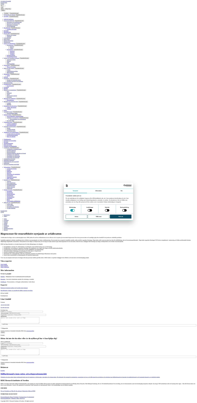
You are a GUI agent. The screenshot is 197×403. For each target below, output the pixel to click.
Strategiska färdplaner (9, 160)
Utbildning (6, 225)
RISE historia (10, 178)
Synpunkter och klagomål (13, 157)
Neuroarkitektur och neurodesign (18, 119)
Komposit (9, 93)
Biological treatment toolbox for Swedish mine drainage (14, 288)
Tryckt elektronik (11, 26)
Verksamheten (7, 167)
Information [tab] (98, 190)
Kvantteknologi (7, 84)
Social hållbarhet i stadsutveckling (15, 116)
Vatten (8, 75)
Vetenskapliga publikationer (13, 201)
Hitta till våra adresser (16, 391)
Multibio (3, 276)
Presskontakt (10, 192)
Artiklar (5, 223)
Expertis (6, 221)
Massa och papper (11, 67)
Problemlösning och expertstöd (11, 161)
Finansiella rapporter (12, 177)
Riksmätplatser (10, 100)
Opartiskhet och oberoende (13, 156)
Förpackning (7, 65)
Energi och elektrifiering (9, 43)
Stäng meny (8, 8)
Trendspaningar (10, 197)
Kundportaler (4, 2)
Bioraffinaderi (7, 28)
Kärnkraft (12, 51)
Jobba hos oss (7, 202)
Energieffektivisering (12, 56)
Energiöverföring (11, 55)
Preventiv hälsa (10, 120)
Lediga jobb (10, 204)
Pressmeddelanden (5, 397)
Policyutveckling (8, 144)
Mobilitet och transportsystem (11, 101)
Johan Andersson (5, 267)
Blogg (8, 199)
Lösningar (6, 220)
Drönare (9, 61)
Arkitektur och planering (13, 117)
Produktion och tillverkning (10, 106)
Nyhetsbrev (9, 198)
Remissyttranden (11, 194)
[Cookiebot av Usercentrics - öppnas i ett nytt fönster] (124, 185)
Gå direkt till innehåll (6, 1)
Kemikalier (6, 78)
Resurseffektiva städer (12, 113)
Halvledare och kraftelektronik (14, 22)
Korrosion (9, 97)
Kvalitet (9, 170)
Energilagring (10, 45)
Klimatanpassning (8, 82)
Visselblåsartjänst (11, 185)
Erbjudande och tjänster (9, 14)
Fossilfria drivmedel (11, 29)
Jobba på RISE (31, 391)
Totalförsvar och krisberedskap (11, 132)
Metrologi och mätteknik (10, 98)
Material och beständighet (10, 90)
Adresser (9, 181)
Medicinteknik (10, 72)
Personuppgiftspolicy (6, 398)
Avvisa (76, 216)
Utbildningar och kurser (9, 159)
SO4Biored (3, 282)
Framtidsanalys (7, 139)
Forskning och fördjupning (10, 146)
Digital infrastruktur (8, 40)
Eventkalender (30, 397)
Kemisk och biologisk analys (14, 80)
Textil (8, 94)
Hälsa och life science (9, 68)
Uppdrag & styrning (12, 168)
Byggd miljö (7, 33)
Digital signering (11, 187)
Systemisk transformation (10, 126)
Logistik (9, 103)
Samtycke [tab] (75, 190)
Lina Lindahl (4, 264)
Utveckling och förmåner (13, 207)
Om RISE (6, 16)
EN (3, 4)
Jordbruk (6, 77)
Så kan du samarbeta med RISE (11, 164)
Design (8, 128)
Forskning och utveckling (10, 140)
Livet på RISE (10, 205)
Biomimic (3, 279)
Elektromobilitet (11, 63)
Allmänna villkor (15, 398)
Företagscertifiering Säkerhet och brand (16, 153)
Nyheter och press (8, 189)
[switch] (90, 210)
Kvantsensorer (10, 85)
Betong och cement (11, 35)
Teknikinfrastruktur (8, 143)
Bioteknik (6, 30)
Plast (8, 91)
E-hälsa (8, 70)
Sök (2, 5)
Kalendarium (10, 195)
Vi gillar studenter (11, 208)
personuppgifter (30, 331)
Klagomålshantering (12, 184)
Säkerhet (9, 173)
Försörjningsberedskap (12, 135)
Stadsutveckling (7, 114)
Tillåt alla (120, 216)
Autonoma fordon (11, 59)
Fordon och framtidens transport (11, 58)
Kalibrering (6, 163)
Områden (6, 13)
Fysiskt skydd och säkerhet (13, 134)
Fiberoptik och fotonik (12, 25)
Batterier (12, 46)
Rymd (5, 110)
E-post (2, 311)
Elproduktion (10, 49)
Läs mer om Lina (5, 307)
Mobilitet (9, 104)
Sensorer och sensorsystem (13, 23)
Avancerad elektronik (9, 20)
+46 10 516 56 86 (5, 305)
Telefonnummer (4, 313)
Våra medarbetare (11, 182)
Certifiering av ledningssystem (14, 149)
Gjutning (9, 109)
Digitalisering (7, 42)
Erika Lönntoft (4, 265)
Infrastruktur (7, 74)
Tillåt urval (98, 216)
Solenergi (12, 52)
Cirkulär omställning (12, 123)
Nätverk (6, 230)
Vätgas (11, 48)
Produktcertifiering (11, 150)
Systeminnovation (8, 122)
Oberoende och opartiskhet (13, 174)
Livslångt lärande (11, 129)
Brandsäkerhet (7, 32)
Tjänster (6, 227)
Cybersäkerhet (7, 38)
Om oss (2, 391)
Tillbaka (3, 10)
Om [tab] (122, 190)
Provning (6, 142)
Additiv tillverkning (11, 107)
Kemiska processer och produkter (15, 81)
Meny (2, 8)
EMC (8, 62)
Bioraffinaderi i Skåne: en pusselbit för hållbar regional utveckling (17, 290)
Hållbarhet (9, 171)
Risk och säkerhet (11, 136)
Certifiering (6, 147)
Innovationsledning (11, 125)
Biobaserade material (12, 95)
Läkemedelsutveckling (12, 71)
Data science (7, 39)
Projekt (5, 224)
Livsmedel (6, 87)
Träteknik (9, 36)
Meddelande (4, 316)
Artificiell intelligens (9, 19)
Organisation (10, 175)
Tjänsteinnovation (11, 131)
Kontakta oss (7, 180)
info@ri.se (22, 398)
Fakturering (9, 188)
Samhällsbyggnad (8, 111)
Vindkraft (12, 54)
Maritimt (6, 88)
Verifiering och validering (13, 154)
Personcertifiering (11, 152)
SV (1, 4)
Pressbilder (9, 191)
